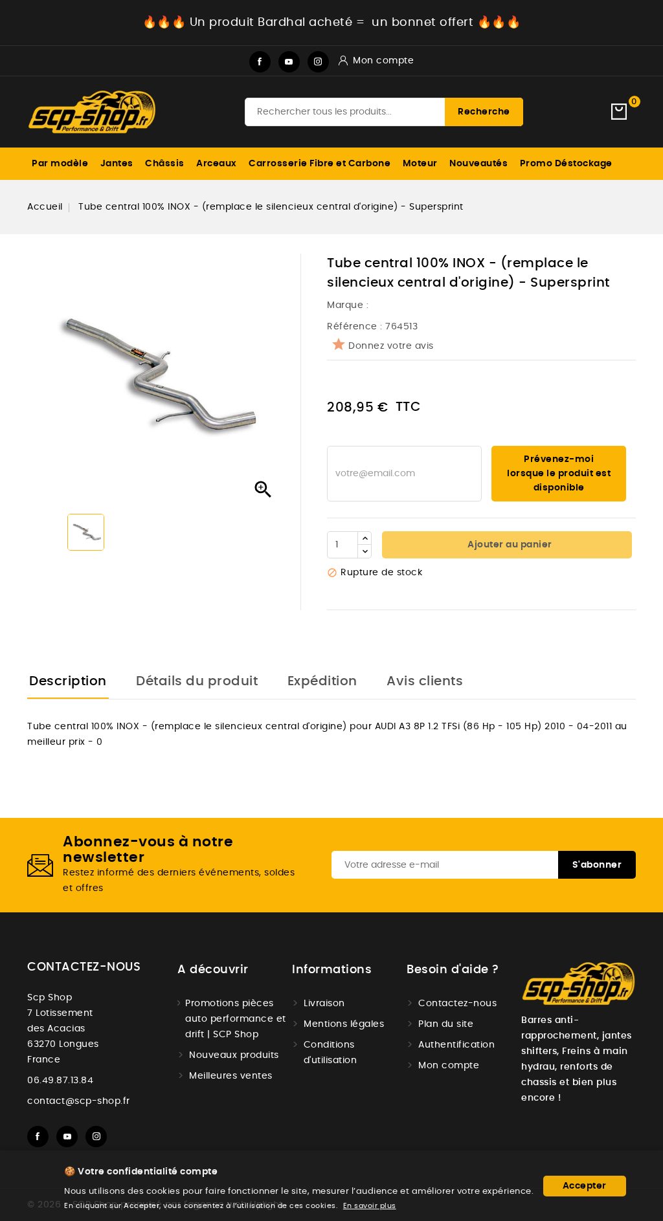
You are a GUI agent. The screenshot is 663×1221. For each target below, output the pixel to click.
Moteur (420, 163)
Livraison (324, 1003)
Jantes (116, 163)
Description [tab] (68, 681)
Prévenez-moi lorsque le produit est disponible (559, 473)
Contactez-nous (83, 967)
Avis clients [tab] (425, 681)
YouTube (289, 61)
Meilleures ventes (231, 1076)
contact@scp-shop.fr (78, 1101)
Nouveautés (478, 163)
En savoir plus (369, 1205)
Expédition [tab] (322, 681)
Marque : (349, 305)
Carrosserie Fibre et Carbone (319, 163)
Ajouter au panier (509, 544)
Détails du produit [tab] (197, 681)
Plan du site (445, 1024)
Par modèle (60, 163)
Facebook (260, 61)
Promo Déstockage (566, 163)
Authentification (456, 1045)
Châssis (165, 163)
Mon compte (448, 1065)
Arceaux (216, 163)
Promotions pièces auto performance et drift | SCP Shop (235, 1019)
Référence (352, 326)
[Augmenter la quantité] (364, 538)
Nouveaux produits (234, 1055)
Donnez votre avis (391, 346)
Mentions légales (344, 1024)
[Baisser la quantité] (364, 551)
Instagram (318, 61)
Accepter (585, 1186)
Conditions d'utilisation (330, 1052)
